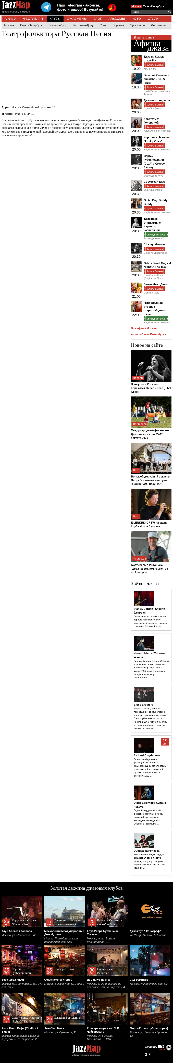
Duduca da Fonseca (146, 850)
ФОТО (136, 18)
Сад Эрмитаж (139, 979)
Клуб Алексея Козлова (157, 130)
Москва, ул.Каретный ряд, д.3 (149, 983)
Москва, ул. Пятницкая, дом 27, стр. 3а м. (22, 985)
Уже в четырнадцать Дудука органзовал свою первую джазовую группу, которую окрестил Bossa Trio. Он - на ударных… (149, 861)
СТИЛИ (153, 18)
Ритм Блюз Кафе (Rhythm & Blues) (154, 277)
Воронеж (118, 25)
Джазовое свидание (157, 100)
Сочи (103, 25)
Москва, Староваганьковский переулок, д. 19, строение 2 (21, 1037)
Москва (136, 6)
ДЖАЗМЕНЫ (77, 18)
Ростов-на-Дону (83, 25)
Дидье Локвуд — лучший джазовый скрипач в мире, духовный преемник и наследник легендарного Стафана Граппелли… (148, 817)
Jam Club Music (153, 108)
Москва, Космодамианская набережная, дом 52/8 (61, 940)
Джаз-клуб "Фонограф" (145, 931)
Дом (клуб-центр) (98, 979)
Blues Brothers (143, 704)
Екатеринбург (57, 25)
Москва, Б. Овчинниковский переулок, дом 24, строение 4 (106, 985)
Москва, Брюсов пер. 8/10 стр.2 (64, 983)
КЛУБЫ (55, 18)
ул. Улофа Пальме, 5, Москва (148, 935)
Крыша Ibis (150, 68)
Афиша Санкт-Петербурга (148, 334)
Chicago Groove (154, 244)
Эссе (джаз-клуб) (154, 175)
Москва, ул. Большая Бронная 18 (148, 1034)
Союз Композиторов (155, 252)
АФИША (10, 18)
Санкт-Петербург (153, 6)
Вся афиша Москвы (144, 328)
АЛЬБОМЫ (116, 18)
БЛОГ (97, 18)
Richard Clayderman (147, 755)
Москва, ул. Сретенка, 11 (60, 1032)
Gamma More (151, 292)
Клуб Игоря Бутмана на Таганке (157, 93)
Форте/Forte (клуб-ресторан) (149, 1028)
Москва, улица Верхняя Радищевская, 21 (101, 940)
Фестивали (158, 25)
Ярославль (137, 25)
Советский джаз (154, 181)
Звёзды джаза (145, 583)
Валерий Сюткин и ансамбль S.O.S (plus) (156, 79)
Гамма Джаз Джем (156, 284)
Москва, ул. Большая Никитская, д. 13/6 (100, 1037)
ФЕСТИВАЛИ (33, 18)
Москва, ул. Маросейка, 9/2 (18, 935)
